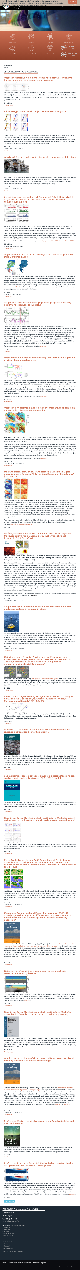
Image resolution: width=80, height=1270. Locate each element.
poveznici (43, 346)
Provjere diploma (7, 1248)
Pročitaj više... (8, 105)
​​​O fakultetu (6, 1229)
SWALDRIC (58, 1104)
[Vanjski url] (16, 1175)
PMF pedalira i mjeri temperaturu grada (45, 679)
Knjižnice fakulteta (8, 1235)
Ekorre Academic (72, 1267)
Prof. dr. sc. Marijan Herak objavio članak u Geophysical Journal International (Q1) (39, 1122)
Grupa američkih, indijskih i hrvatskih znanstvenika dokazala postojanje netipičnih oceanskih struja (37, 607)
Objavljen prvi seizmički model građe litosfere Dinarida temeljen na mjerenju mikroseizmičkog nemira (39, 409)
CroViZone (66, 1104)
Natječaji (5, 1244)
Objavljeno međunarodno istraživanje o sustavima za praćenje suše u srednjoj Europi (38, 255)
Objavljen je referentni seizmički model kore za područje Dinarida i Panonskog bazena (35, 972)
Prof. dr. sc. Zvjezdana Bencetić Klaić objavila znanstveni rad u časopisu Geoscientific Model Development (38, 1164)
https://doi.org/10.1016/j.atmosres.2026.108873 (58, 241)
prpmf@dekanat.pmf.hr (17, 1225)
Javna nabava (7, 1242)
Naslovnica (6, 1227)
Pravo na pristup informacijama (13, 1251)
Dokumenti (5, 1246)
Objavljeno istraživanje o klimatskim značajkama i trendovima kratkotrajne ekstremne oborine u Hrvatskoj (38, 79)
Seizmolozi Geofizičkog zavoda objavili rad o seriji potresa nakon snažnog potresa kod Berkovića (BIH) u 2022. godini (39, 777)
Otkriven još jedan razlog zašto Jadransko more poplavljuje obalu (40, 157)
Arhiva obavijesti (9, 1201)
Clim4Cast (18, 287)
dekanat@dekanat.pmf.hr (10, 1221)
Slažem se (73, 2)
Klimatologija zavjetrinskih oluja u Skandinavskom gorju (35, 111)
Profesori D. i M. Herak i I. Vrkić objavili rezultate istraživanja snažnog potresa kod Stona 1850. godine (37, 730)
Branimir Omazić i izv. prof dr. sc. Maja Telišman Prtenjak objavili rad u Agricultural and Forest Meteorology (39, 1059)
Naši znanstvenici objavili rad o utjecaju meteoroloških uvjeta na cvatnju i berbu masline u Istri (39, 358)
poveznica (27, 1000)
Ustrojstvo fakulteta (8, 1233)
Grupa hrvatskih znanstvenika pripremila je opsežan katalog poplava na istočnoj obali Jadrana (37, 303)
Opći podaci (6, 1231)
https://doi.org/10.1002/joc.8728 (21, 524)
